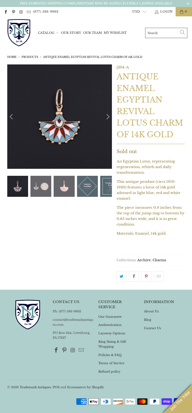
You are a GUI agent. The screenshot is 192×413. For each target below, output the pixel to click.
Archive (144, 260)
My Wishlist (115, 33)
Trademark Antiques (35, 387)
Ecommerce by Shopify (85, 387)
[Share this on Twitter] (122, 276)
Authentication (110, 325)
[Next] (107, 116)
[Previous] (11, 116)
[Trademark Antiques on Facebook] (6, 12)
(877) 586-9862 (46, 12)
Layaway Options (111, 333)
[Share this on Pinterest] (146, 276)
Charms (159, 260)
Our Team (92, 33)
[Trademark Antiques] (19, 33)
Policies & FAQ (110, 355)
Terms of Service (111, 363)
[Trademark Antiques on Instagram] (21, 12)
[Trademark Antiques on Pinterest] (13, 12)
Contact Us (152, 328)
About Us (151, 311)
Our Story (71, 33)
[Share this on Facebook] (134, 276)
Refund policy (109, 372)
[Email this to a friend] (159, 276)
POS (56, 387)
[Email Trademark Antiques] (28, 12)
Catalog (46, 33)
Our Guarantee (110, 317)
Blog (147, 320)
